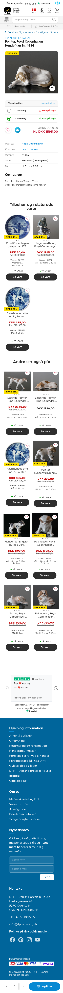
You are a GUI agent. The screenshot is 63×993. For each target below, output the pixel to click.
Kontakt (15, 888)
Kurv (57, 13)
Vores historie (18, 804)
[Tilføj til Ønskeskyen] (17, 130)
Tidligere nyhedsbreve (24, 819)
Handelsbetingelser (22, 751)
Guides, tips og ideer (23, 766)
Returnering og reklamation (28, 746)
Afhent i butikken (20, 736)
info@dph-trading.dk (23, 924)
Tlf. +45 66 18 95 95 (22, 917)
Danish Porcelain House (16, 10)
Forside (12, 32)
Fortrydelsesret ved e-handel (29, 756)
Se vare (17, 277)
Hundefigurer (6, 32)
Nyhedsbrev (19, 830)
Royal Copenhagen (32, 144)
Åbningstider (18, 809)
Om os (14, 791)
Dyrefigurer (42, 32)
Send (47, 877)
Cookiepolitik (18, 781)
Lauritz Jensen (30, 149)
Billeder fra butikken (22, 814)
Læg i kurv (46, 986)
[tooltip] (17, 245)
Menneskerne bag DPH (24, 799)
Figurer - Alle (26, 32)
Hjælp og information (26, 728)
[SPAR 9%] (31, 92)
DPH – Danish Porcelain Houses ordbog (30, 773)
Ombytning (17, 741)
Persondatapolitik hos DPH (27, 761)
